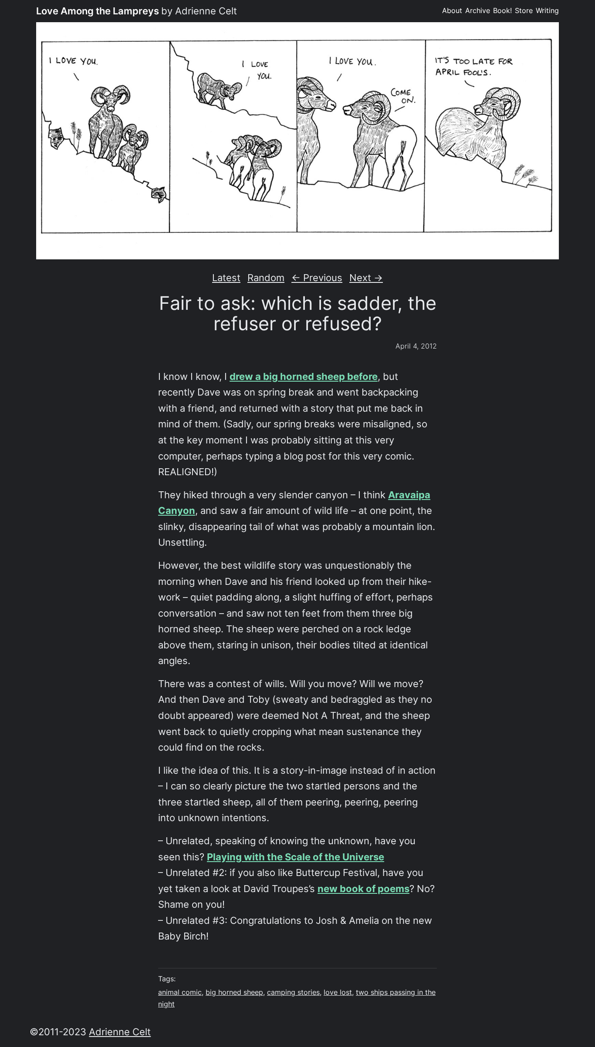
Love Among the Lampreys (97, 11)
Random (265, 277)
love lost (338, 992)
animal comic (180, 992)
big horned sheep (234, 992)
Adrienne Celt (120, 1031)
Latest (226, 277)
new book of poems (363, 888)
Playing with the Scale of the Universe (295, 856)
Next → (366, 277)
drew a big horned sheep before (304, 376)
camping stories (293, 992)
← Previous (316, 277)
